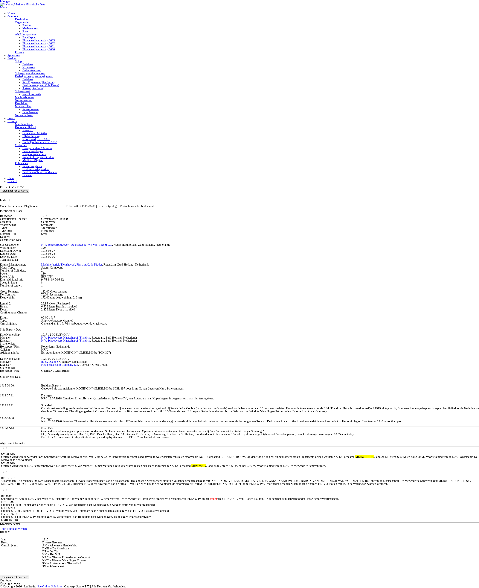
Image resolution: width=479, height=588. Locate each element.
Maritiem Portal (24, 124)
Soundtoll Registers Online (38, 157)
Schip (18, 61)
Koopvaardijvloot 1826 (36, 139)
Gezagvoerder (23, 100)
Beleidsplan (29, 37)
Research (27, 130)
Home (11, 13)
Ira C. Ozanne (49, 361)
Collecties (21, 145)
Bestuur (27, 25)
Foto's (11, 118)
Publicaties (21, 163)
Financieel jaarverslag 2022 (38, 43)
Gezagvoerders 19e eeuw (37, 148)
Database (27, 64)
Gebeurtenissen (31, 70)
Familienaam (30, 112)
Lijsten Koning (31, 136)
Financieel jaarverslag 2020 (38, 49)
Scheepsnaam (30, 109)
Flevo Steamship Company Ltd (59, 364)
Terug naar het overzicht (14, 190)
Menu (3, 7)
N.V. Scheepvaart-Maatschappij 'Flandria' (65, 337)
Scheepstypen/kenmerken (30, 73)
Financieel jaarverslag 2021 (38, 46)
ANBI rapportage (25, 34)
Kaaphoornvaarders (34, 154)
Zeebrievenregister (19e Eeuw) (40, 85)
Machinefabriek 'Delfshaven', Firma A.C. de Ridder (71, 264)
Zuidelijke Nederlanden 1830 (39, 142)
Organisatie (21, 22)
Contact (12, 181)
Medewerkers (30, 28)
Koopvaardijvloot (25, 127)
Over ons (12, 16)
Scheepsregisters (32, 166)
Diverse (27, 175)
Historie (12, 121)
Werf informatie (31, 94)
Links (10, 178)
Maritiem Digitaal (32, 160)
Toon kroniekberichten (13, 528)
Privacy (19, 52)
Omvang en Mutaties (34, 133)
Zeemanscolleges (32, 151)
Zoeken (11, 58)
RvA (25, 31)
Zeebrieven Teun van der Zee (39, 172)
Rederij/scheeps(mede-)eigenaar (34, 76)
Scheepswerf (22, 91)
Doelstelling (22, 19)
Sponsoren (13, 55)
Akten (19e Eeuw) (33, 88)
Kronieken (28, 67)
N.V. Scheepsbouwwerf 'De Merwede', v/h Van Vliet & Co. (76, 244)
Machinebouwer (24, 97)
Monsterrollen (23, 106)
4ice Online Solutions (49, 586)
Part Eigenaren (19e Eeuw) (38, 82)
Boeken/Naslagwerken (35, 169)
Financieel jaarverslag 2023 (38, 40)
